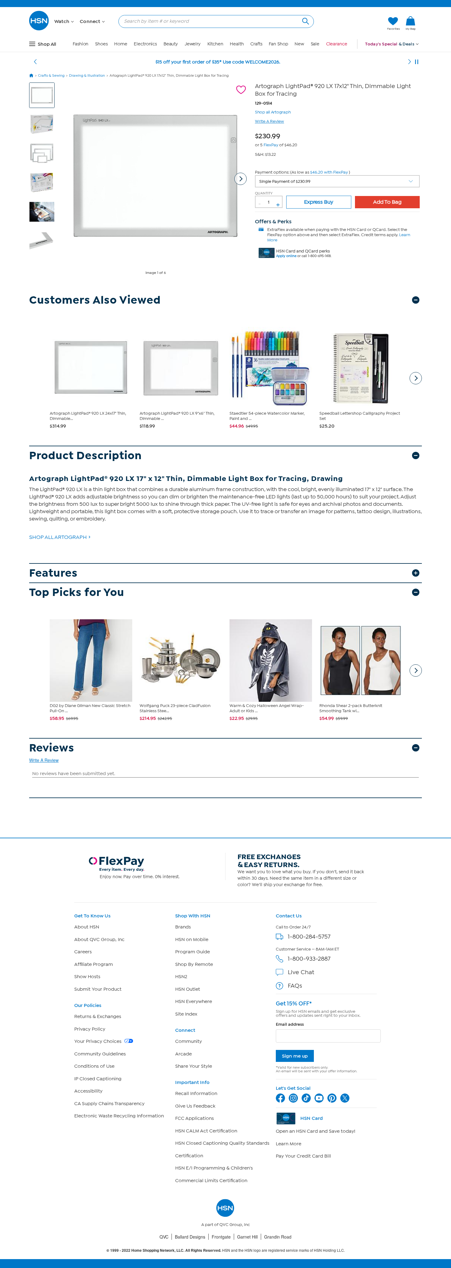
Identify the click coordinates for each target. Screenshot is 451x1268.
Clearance (336, 44)
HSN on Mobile (191, 939)
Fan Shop (278, 44)
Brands (183, 927)
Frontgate (221, 1237)
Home (120, 44)
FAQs (295, 985)
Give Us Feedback (195, 1106)
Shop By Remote (194, 964)
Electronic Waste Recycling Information (119, 1116)
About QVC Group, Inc (99, 939)
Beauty (171, 44)
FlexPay (271, 145)
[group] (269, 135)
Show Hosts (87, 976)
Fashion (80, 44)
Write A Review (269, 121)
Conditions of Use (94, 1066)
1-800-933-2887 (309, 958)
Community (188, 1041)
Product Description (85, 456)
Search (304, 20)
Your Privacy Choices (98, 1041)
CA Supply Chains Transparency (109, 1103)
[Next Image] (240, 179)
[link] (410, 23)
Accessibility (88, 1091)
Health (237, 44)
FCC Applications (194, 1118)
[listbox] (337, 181)
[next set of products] (416, 378)
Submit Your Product (97, 989)
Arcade (183, 1054)
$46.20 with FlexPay (329, 172)
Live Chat (301, 972)
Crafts (256, 44)
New (299, 44)
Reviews (51, 748)
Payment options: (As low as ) (302, 172)
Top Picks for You (76, 592)
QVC (164, 1237)
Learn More (288, 1144)
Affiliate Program (93, 964)
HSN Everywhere (193, 1001)
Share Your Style (193, 1066)
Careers (83, 952)
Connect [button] (91, 21)
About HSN (86, 927)
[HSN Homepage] (31, 75)
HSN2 (181, 976)
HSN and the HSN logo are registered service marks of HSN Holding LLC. (225, 1250)
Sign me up (295, 1056)
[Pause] (416, 62)
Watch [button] (62, 21)
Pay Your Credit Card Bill (303, 1156)
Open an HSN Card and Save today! (315, 1131)
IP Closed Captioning (97, 1079)
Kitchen (215, 44)
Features (53, 573)
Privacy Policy (89, 1029)
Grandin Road (277, 1237)
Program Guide (192, 952)
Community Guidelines (100, 1054)
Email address (290, 1024)
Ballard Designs (190, 1237)
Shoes (101, 44)
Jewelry (193, 44)
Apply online (286, 256)
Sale (315, 44)
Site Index (186, 1014)
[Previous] (35, 62)
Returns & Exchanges (97, 1016)
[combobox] (213, 21)
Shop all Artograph (273, 111)
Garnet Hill (247, 1237)
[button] (353, 23)
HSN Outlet (187, 989)
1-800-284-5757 (309, 936)
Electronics (145, 44)
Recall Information (196, 1093)
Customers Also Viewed (95, 300)
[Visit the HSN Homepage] (39, 29)
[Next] (409, 62)
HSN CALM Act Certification (206, 1131)
